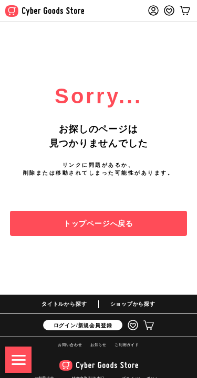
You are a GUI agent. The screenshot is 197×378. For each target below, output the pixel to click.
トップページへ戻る (98, 223)
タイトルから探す (64, 304)
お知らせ (98, 345)
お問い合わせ (70, 345)
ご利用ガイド (127, 345)
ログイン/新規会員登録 (83, 325)
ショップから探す (132, 304)
